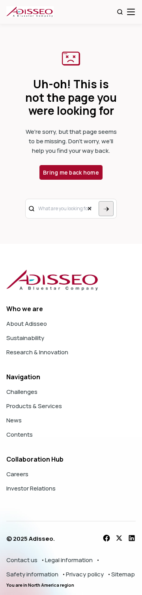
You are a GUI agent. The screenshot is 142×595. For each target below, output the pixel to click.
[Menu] (131, 12)
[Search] (120, 12)
